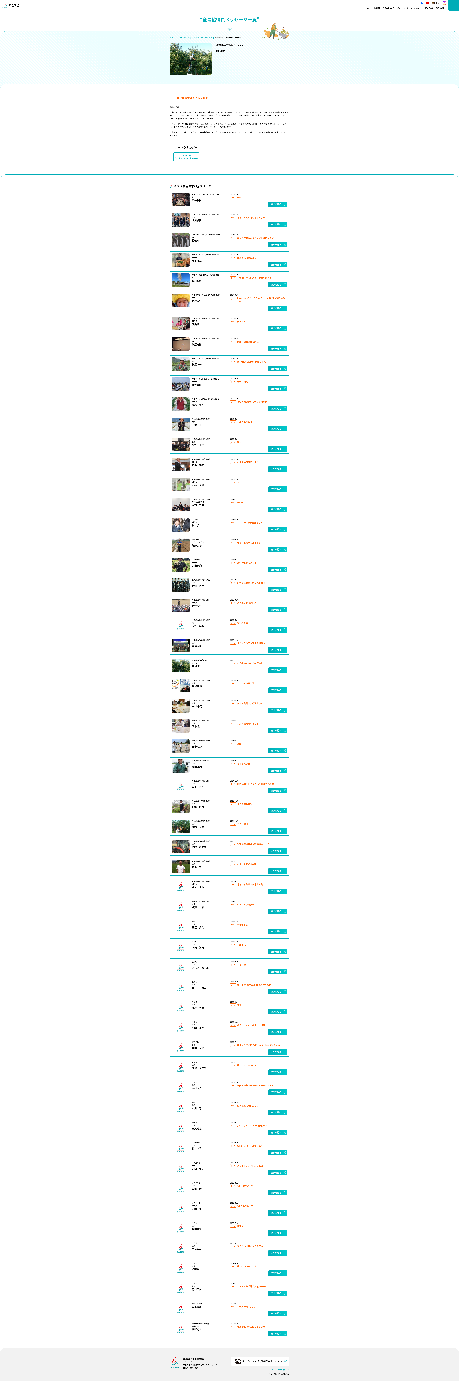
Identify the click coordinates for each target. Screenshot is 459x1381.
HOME (369, 8)
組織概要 (377, 8)
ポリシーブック (403, 8)
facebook (422, 3)
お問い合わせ (429, 8)
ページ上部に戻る (279, 1369)
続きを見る (276, 204)
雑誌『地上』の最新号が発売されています (262, 1361)
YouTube (427, 3)
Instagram (444, 3)
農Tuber (436, 3)
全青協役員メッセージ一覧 (202, 37)
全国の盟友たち (389, 8)
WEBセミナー (416, 8)
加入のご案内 (441, 8)
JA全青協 (13, 5)
